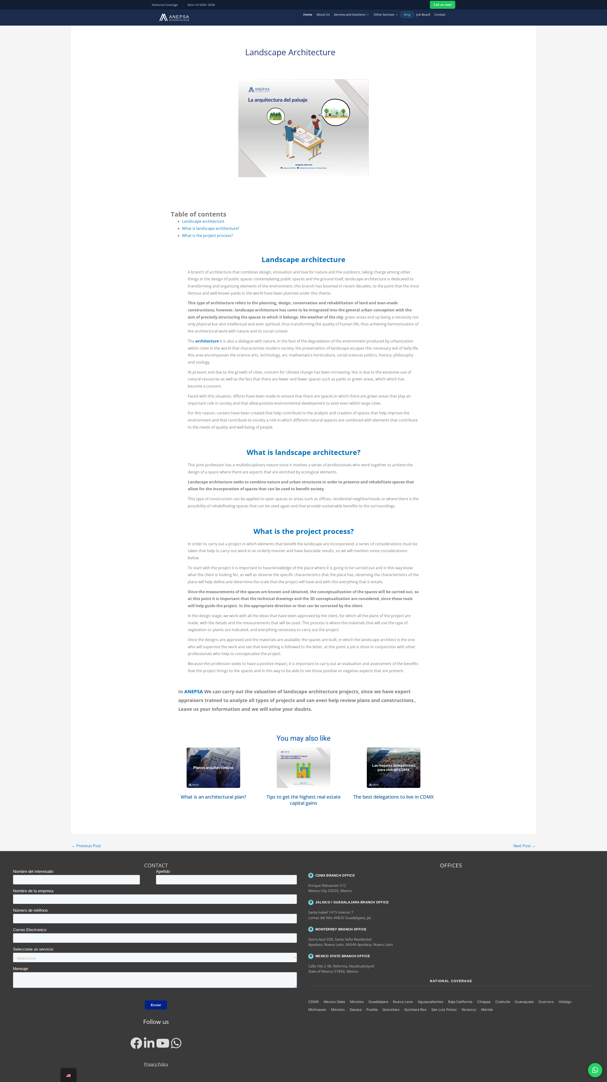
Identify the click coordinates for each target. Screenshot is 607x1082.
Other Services (384, 14)
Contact (440, 14)
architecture (207, 341)
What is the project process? (207, 235)
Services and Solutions (349, 14)
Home (307, 14)
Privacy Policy (156, 1064)
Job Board (423, 14)
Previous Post (86, 845)
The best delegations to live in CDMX (393, 797)
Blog (407, 14)
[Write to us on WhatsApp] (595, 1070)
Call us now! (442, 5)
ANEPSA (193, 691)
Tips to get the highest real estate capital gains (303, 800)
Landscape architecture (203, 221)
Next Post (524, 845)
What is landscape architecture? (210, 228)
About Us (323, 14)
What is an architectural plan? (213, 797)
